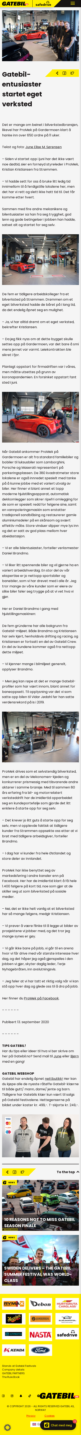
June (57, 1056)
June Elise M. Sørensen (43, 147)
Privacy (31, 1415)
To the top (66, 1172)
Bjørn (74, 1056)
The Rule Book (11, 1377)
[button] (7, 1427)
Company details (13, 1369)
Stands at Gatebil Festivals (19, 1366)
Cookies (49, 1415)
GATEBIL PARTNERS (13, 1373)
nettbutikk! (54, 1078)
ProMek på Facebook (41, 998)
